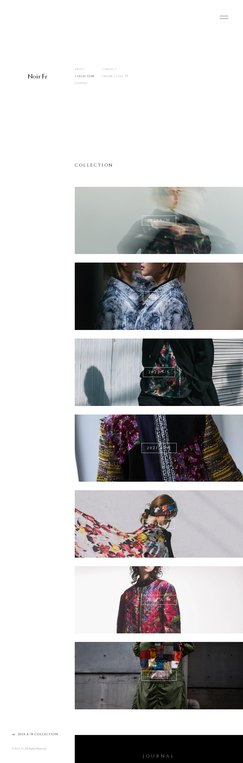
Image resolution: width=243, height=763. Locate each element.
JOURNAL (81, 83)
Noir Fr (37, 76)
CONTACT (109, 69)
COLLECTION (84, 76)
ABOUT (80, 69)
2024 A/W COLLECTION (38, 734)
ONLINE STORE (112, 76)
